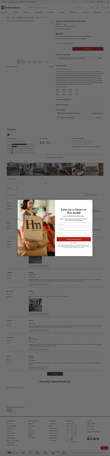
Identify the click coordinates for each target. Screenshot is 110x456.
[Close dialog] (91, 201)
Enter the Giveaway (74, 239)
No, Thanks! (74, 242)
